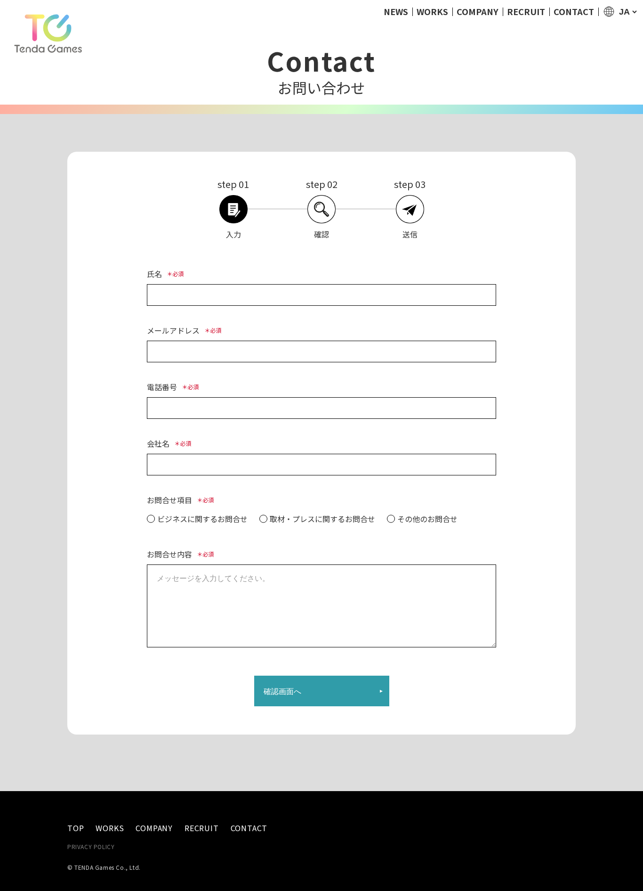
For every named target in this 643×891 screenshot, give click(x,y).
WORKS (432, 11)
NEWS (396, 11)
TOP (75, 828)
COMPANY (477, 11)
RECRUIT (526, 11)
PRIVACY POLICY (90, 846)
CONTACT (574, 11)
